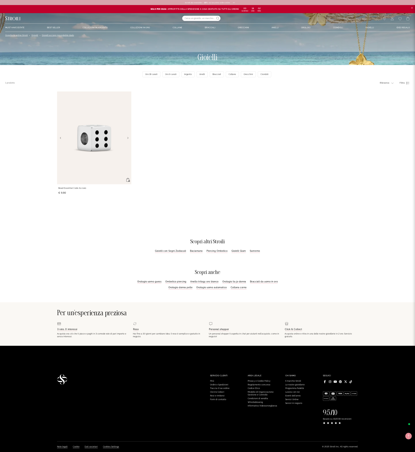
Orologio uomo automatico (211, 287)
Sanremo (255, 251)
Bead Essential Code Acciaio (72, 188)
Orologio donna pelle (180, 287)
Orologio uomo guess (149, 281)
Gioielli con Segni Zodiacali (170, 251)
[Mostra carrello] (408, 18)
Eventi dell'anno (293, 396)
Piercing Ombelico (217, 251)
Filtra (402, 83)
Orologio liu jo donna (234, 281)
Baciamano (196, 251)
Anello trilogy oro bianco (204, 281)
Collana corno (239, 287)
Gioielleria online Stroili (16, 35)
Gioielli (34, 35)
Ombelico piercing (175, 281)
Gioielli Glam (238, 251)
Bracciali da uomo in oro (264, 281)
